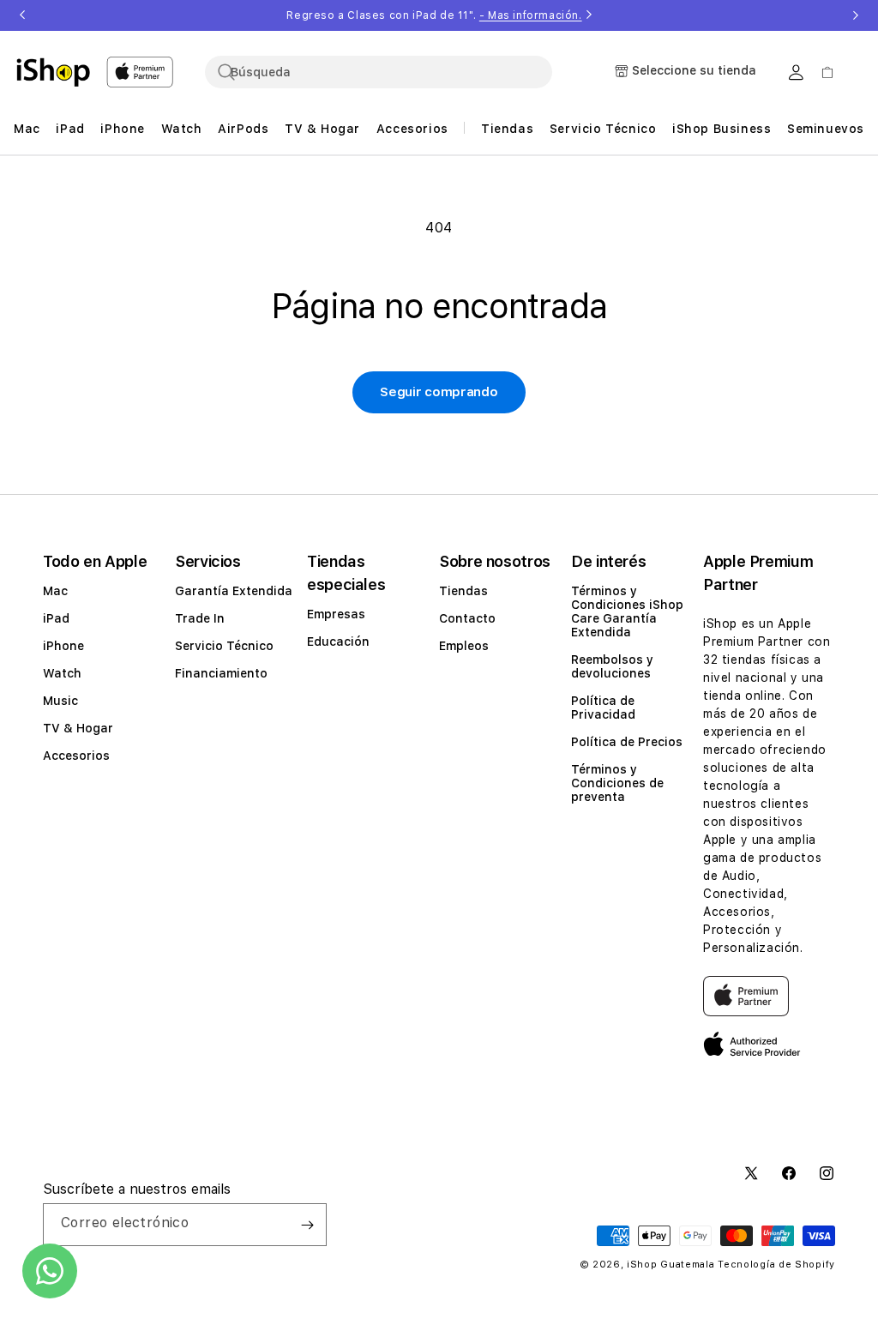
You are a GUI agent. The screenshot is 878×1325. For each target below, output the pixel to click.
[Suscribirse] (307, 1224)
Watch (62, 673)
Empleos (464, 646)
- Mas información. (530, 15)
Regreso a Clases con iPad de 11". (433, 15)
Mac (55, 591)
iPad (56, 618)
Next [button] (855, 15)
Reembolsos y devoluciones (612, 666)
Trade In (200, 618)
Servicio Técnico (224, 646)
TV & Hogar (78, 728)
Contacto (467, 618)
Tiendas (463, 591)
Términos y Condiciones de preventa (617, 783)
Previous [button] (22, 15)
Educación (338, 641)
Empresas (336, 614)
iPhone (63, 646)
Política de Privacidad (603, 707)
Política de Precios (627, 742)
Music (60, 701)
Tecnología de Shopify (776, 1264)
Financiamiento (221, 673)
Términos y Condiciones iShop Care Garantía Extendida (627, 611)
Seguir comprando (438, 392)
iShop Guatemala (671, 1264)
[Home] (53, 72)
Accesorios (76, 755)
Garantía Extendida (233, 591)
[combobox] (378, 72)
